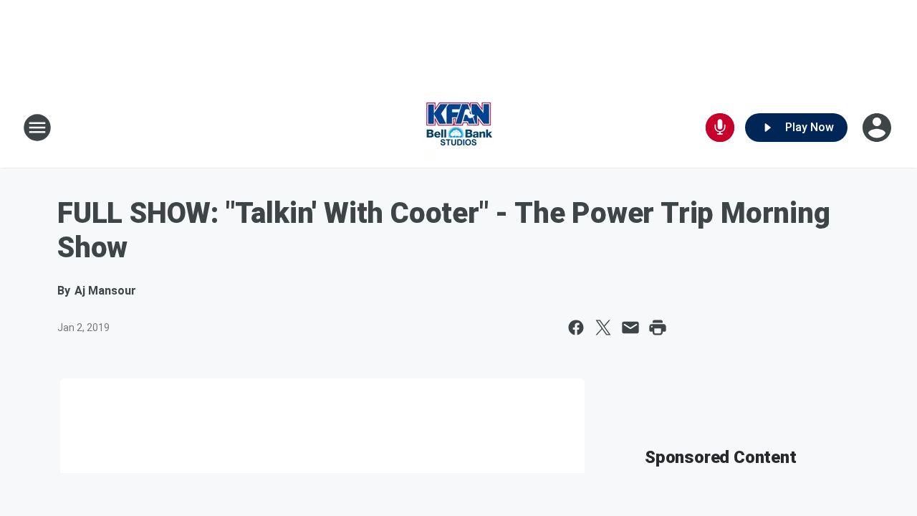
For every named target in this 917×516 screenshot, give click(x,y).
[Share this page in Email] (630, 327)
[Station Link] (458, 127)
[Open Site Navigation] (37, 127)
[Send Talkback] (720, 127)
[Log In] (878, 127)
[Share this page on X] (603, 327)
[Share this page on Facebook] (576, 327)
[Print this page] (658, 327)
